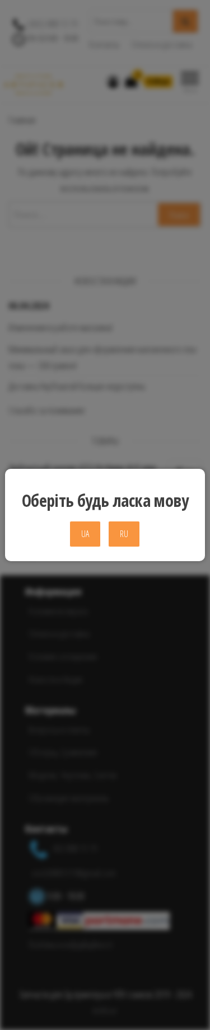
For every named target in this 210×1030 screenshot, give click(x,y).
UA (85, 534)
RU (124, 534)
